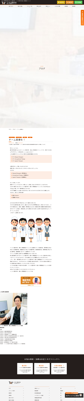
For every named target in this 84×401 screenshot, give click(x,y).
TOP (10, 129)
